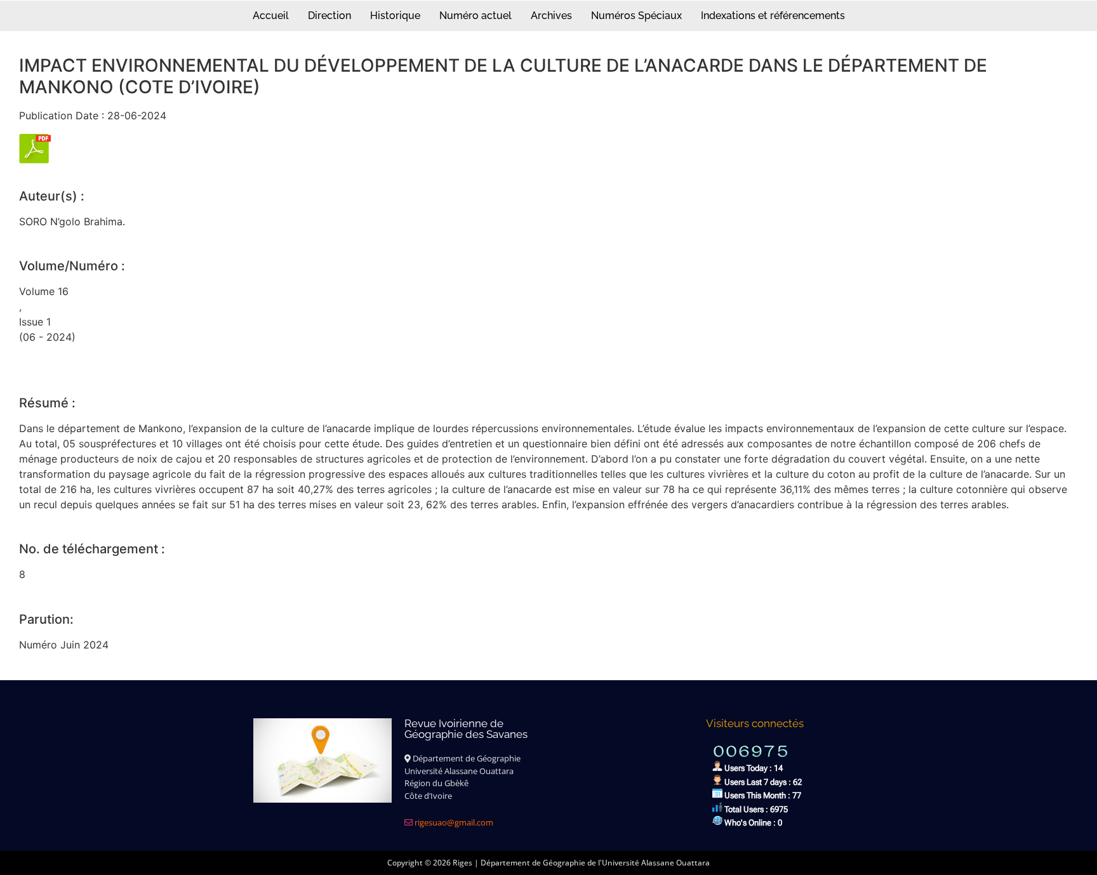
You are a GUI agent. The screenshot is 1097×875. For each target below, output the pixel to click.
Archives (551, 16)
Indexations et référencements (773, 16)
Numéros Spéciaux (636, 16)
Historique (395, 16)
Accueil (271, 16)
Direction (329, 16)
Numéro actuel (475, 16)
